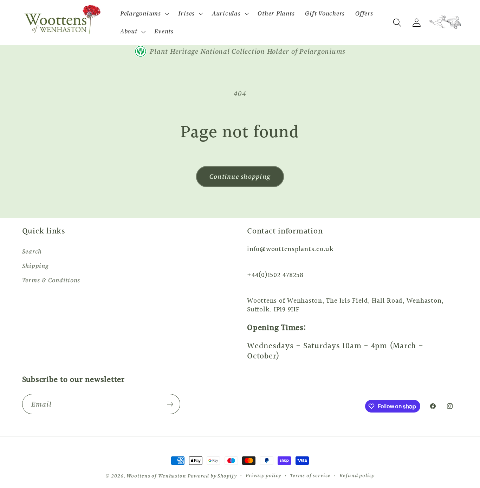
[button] (144, 14)
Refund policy (356, 475)
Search (32, 251)
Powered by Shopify (212, 476)
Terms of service (310, 475)
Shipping (35, 266)
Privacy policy (263, 475)
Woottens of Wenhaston (156, 476)
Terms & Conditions (51, 280)
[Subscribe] (170, 404)
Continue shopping (240, 176)
